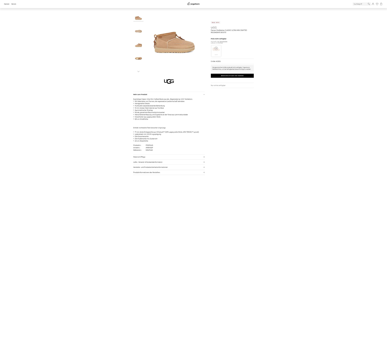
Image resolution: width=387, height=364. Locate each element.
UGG (214, 27)
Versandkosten (223, 41)
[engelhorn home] (193, 4)
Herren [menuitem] (13, 4)
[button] (373, 4)
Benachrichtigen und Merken (232, 75)
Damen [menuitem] (6, 4)
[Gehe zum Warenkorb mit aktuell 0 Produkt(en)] (381, 4)
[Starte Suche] (369, 4)
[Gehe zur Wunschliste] (377, 4)
